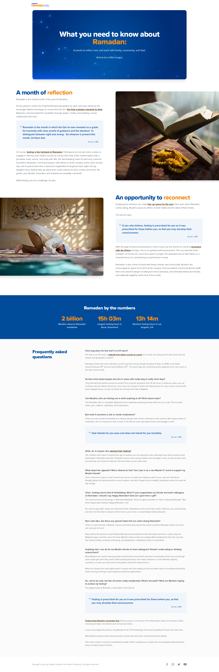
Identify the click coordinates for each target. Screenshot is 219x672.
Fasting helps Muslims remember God (102, 620)
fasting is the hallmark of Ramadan (44, 152)
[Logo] (109, 5)
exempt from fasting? (120, 451)
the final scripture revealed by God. (85, 109)
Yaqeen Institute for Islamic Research (65, 664)
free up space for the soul (160, 204)
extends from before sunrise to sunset (125, 354)
